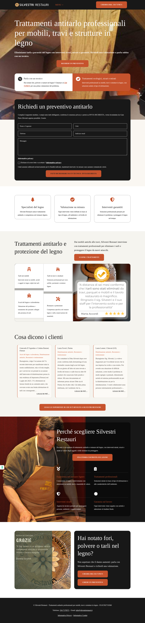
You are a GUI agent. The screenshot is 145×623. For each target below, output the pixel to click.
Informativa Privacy (65, 615)
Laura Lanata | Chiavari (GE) (106, 348)
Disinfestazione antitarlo (65, 352)
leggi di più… (43, 394)
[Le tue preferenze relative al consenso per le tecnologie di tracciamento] (2, 467)
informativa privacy (53, 163)
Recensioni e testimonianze (34, 357)
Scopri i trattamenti (89, 257)
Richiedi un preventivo (72, 63)
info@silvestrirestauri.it (84, 610)
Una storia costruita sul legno (92, 457)
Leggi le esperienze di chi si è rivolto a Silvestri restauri (72, 407)
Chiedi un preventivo (92, 582)
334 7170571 (64, 610)
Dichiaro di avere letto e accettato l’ (41, 163)
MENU (58, 5)
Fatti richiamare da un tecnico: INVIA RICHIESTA (74, 173)
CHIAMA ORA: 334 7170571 (111, 5)
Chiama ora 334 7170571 (92, 574)
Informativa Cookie (80, 615)
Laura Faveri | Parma (65, 348)
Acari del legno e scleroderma (29, 354)
